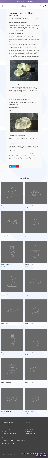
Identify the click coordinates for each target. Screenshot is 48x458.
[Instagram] (8, 443)
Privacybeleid (28, 431)
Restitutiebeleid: (29, 429)
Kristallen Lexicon (6, 427)
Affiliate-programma (6, 429)
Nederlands (5, 450)
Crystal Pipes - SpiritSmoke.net (9, 433)
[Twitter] (5, 443)
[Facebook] (2, 443)
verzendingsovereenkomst (31, 427)
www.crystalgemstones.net (32, 18)
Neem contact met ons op (31, 425)
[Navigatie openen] (2, 6)
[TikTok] (16, 443)
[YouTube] (13, 443)
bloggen (4, 431)
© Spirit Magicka (6, 453)
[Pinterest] (10, 443)
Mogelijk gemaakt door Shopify (10, 454)
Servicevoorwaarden (30, 433)
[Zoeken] (43, 6)
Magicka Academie (6, 425)
